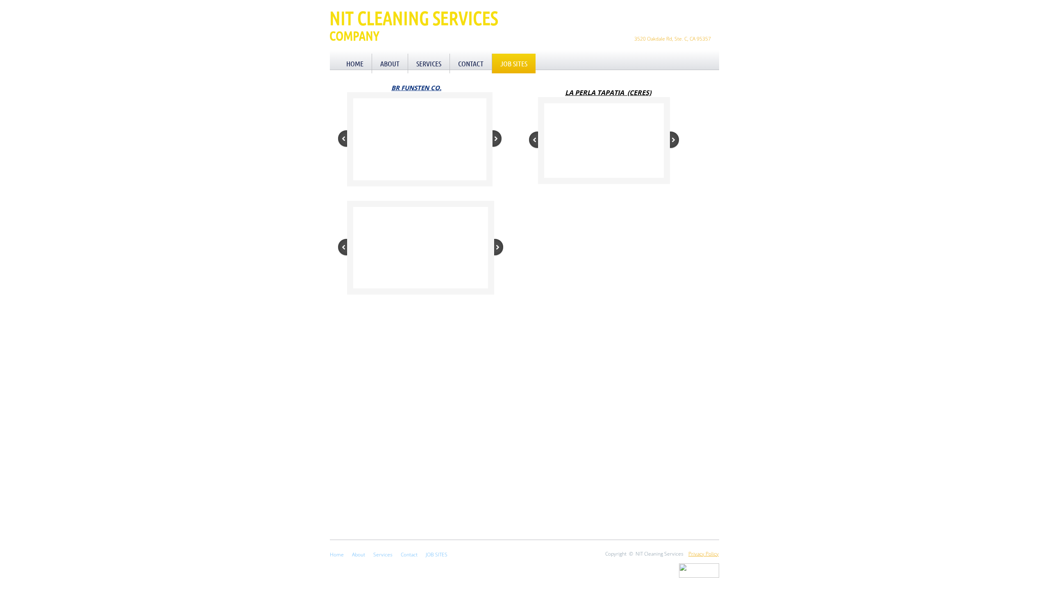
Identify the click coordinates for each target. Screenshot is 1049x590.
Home (354, 63)
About (390, 63)
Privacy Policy (703, 553)
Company (354, 35)
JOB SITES (513, 63)
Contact (471, 63)
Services (428, 63)
